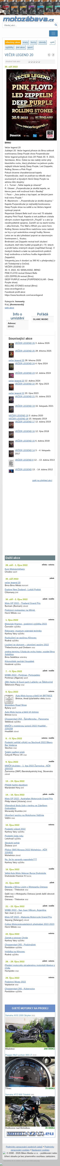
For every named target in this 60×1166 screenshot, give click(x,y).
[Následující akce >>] (53, 55)
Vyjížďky (9, 47)
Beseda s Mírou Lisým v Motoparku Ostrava (26, 887)
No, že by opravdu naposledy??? (21, 859)
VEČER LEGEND (23, 469)
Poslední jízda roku (14, 836)
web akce (9, 308)
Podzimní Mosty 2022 (15, 982)
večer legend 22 (16, 393)
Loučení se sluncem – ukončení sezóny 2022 (27, 645)
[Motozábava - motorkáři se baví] (30, 19)
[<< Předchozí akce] (49, 55)
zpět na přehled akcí (42, 480)
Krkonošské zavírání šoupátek (19, 661)
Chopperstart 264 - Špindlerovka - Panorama (27, 719)
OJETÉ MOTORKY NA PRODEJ (30, 1008)
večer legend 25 (16, 360)
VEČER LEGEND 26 (25, 343)
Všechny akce (13, 42)
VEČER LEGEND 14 (25, 450)
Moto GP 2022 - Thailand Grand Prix (22, 603)
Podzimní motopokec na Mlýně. (20, 610)
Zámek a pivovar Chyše (16, 938)
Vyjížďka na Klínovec (15, 951)
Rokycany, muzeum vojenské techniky (23, 631)
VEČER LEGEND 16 (25, 431)
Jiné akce (20, 47)
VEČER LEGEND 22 (25, 384)
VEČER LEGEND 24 (25, 363)
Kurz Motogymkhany (15, 569)
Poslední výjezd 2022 (15, 829)
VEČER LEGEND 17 (25, 422)
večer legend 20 (12, 582)
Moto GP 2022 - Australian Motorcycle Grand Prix (29, 798)
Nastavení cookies (40, 1150)
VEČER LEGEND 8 (24, 460)
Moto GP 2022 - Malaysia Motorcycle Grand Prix (28, 917)
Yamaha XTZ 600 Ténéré (19, 1094)
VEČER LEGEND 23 (25, 373)
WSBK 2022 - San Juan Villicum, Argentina (25, 910)
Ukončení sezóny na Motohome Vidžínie (24, 815)
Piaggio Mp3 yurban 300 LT (20, 1055)
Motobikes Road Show (16, 705)
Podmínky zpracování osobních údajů (24, 1147)
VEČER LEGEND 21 (25, 396)
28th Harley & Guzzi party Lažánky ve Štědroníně (29, 682)
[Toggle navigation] (53, 33)
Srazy (25, 42)
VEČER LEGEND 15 (25, 441)
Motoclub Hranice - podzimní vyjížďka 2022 (26, 624)
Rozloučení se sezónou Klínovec (20, 638)
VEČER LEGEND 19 (25, 406)
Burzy (33, 42)
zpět (52, 42)
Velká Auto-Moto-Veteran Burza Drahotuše (25, 873)
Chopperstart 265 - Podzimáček (20, 945)
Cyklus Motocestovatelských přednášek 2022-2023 (29, 924)
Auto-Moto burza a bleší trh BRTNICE (34, 696)
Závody (42, 42)
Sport (30, 47)
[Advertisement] (30, 520)
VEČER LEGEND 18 (18, 419)
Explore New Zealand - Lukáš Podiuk (23, 589)
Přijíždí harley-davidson (16, 785)
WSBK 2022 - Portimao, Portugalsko (22, 675)
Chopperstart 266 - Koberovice (20, 989)
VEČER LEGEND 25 (25, 351)
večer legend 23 (16, 381)
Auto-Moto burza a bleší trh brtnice (22, 712)
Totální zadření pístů (15, 752)
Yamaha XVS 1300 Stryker (20, 1015)
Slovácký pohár (12, 843)
